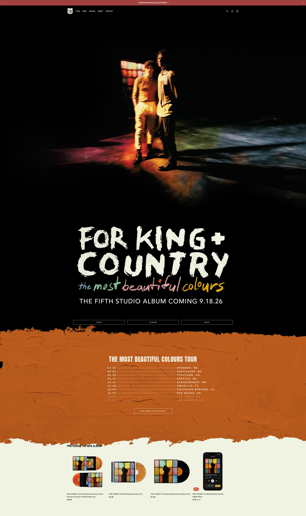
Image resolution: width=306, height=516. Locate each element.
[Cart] (237, 11)
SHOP (207, 322)
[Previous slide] (2, 2)
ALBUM (153, 322)
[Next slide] (303, 2)
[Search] (227, 11)
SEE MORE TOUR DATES (153, 411)
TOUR (99, 322)
